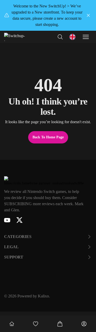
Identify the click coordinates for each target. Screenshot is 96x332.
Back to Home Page (48, 137)
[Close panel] (88, 15)
